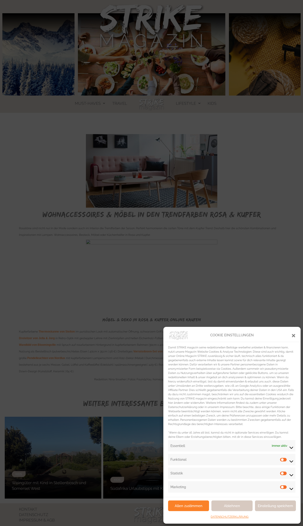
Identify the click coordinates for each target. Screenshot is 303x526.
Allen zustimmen (188, 506)
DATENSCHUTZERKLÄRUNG (230, 516)
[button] (293, 335)
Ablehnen (232, 506)
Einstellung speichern (275, 506)
